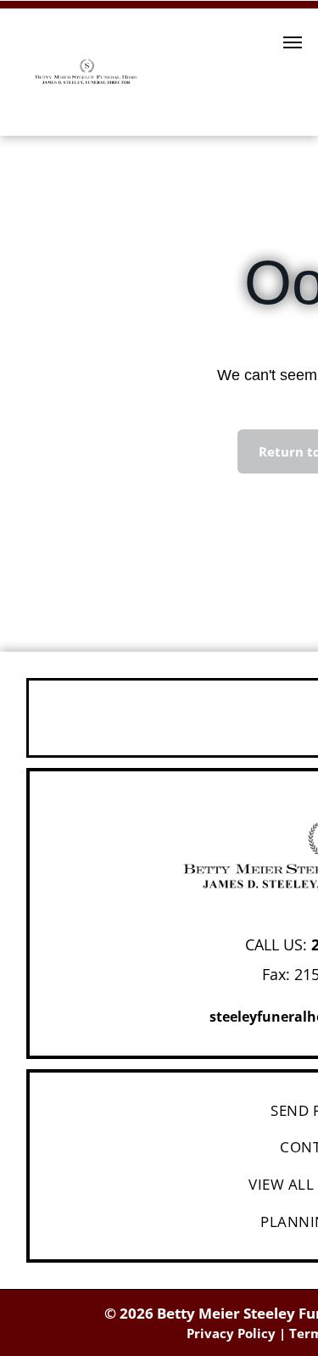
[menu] (293, 42)
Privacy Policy (231, 1333)
